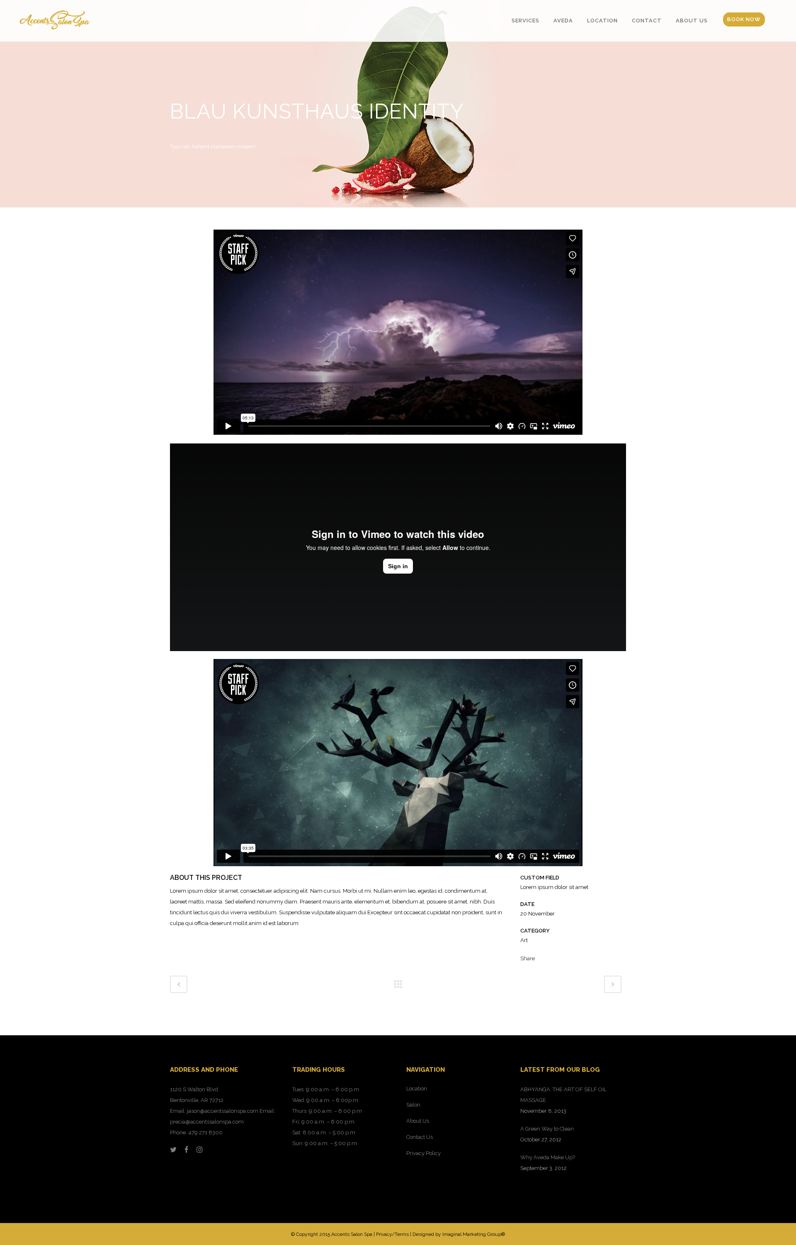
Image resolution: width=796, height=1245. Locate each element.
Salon (413, 1105)
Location (416, 1088)
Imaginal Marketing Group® (473, 1234)
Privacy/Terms (392, 1234)
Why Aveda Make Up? (547, 1157)
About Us (417, 1121)
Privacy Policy (423, 1153)
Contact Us (419, 1137)
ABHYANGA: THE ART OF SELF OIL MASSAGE (563, 1094)
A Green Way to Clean (547, 1129)
